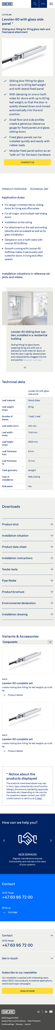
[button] (3, 840)
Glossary (19, 1024)
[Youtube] (50, 1011)
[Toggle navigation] (51, 4)
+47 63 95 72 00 (17, 897)
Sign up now (27, 991)
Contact (7, 935)
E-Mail (38, 798)
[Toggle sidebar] (43, 4)
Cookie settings (8, 1024)
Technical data (40, 189)
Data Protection (34, 1021)
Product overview (14, 189)
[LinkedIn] (46, 1011)
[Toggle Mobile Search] (35, 4)
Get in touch (10, 958)
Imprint (28, 1024)
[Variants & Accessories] (27, 643)
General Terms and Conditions (14, 1021)
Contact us (27, 162)
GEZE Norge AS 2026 (10, 1018)
